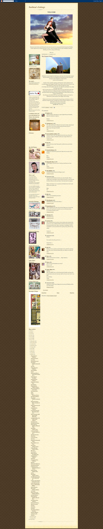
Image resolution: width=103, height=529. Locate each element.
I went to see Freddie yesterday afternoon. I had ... (35, 432)
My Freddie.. (33, 491)
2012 (31, 338)
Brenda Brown (50, 206)
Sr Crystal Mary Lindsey (52, 133)
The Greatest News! (34, 391)
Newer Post (44, 292)
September (33, 345)
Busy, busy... (33, 450)
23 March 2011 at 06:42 (50, 173)
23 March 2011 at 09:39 (50, 212)
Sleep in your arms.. (34, 504)
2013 (31, 336)
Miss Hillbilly (49, 170)
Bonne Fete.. (33, 435)
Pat (47, 142)
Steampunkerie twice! (35, 361)
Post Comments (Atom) (52, 295)
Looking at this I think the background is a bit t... (35, 481)
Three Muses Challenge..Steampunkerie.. (35, 363)
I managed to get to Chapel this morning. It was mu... (35, 467)
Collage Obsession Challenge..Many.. (34, 448)
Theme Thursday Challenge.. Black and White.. (35, 425)
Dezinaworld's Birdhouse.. (35, 463)
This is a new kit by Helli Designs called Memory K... (35, 415)
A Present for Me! (34, 513)
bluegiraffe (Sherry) (51, 161)
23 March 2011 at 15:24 (50, 253)
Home (58, 292)
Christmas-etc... (50, 123)
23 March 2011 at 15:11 (50, 244)
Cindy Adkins (49, 269)
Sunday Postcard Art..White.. (34, 377)
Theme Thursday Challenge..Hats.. (34, 471)
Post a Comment (45, 290)
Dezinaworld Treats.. (34, 358)
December (33, 341)
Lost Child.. (33, 359)
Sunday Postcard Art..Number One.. (35, 454)
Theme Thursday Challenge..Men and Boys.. (35, 497)
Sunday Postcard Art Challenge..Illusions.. (35, 493)
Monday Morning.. (34, 487)
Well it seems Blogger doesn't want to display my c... (35, 374)
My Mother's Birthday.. (35, 396)
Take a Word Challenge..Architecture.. (35, 399)
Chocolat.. (33, 366)
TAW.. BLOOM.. (34, 370)
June (32, 349)
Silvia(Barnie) (50, 200)
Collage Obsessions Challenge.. (34, 368)
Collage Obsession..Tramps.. (35, 394)
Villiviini (48, 215)
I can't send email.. (34, 437)
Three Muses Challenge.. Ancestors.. (35, 510)
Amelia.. (32, 472)
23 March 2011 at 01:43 (50, 139)
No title (32, 371)
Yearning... (33, 515)
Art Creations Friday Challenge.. (34, 460)
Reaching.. (33, 462)
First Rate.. (33, 505)
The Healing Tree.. (34, 421)
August (32, 346)
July (32, 348)
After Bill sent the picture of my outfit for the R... (35, 478)
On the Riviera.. (33, 384)
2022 (31, 330)
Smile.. (32, 392)
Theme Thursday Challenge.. (34, 356)
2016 (31, 332)
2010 (31, 519)
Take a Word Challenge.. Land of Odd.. (35, 389)
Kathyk (48, 113)
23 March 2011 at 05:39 (50, 167)
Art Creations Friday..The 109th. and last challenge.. (35, 419)
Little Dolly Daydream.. (35, 423)
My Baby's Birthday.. (34, 512)
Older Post (72, 292)
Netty (48, 256)
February (33, 516)
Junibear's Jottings (37, 7)
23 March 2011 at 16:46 (50, 259)
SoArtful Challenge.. (34, 495)
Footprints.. (33, 508)
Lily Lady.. (33, 438)
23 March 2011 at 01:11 (50, 120)
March (32, 354)
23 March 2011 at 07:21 (50, 197)
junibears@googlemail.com (33, 83)
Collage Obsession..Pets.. (35, 483)
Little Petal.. (33, 458)
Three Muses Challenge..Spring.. (35, 475)
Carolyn (48, 220)
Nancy (48, 262)
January (32, 517)
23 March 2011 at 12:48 (50, 232)
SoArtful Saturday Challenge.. (34, 380)
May (32, 351)
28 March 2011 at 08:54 (50, 287)
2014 (31, 335)
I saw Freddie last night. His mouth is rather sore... (35, 411)
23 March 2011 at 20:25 (50, 279)
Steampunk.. (33, 506)
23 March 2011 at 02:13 (50, 147)
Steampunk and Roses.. (35, 465)
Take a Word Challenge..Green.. (35, 446)
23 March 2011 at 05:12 (50, 158)
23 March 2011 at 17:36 (50, 266)
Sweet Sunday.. (33, 451)
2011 (31, 339)
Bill (47, 194)
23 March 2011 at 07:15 (50, 191)
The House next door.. (35, 434)
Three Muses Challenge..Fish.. (34, 429)
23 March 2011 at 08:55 (50, 203)
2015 (31, 333)
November (33, 342)
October (32, 344)
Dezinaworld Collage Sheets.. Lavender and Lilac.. (35, 402)
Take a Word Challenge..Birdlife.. (35, 489)
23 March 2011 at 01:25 (50, 130)
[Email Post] (54, 107)
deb (47, 247)
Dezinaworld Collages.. (35, 502)
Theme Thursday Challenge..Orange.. (35, 386)
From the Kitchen (50, 150)
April (32, 352)
